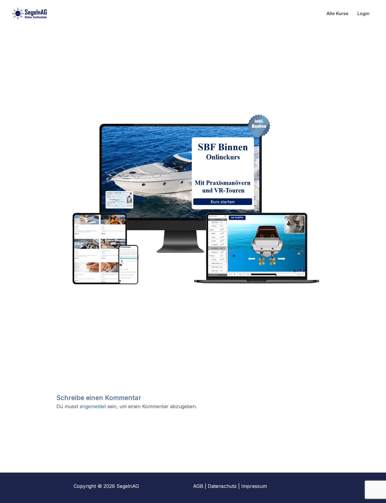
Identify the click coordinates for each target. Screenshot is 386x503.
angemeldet (93, 406)
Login (363, 13)
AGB (198, 486)
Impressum (254, 486)
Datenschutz (222, 486)
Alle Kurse (337, 13)
